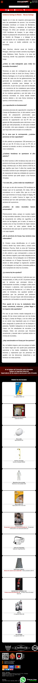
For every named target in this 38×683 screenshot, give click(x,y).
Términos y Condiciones (9, 661)
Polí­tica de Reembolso (9, 663)
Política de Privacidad (9, 662)
